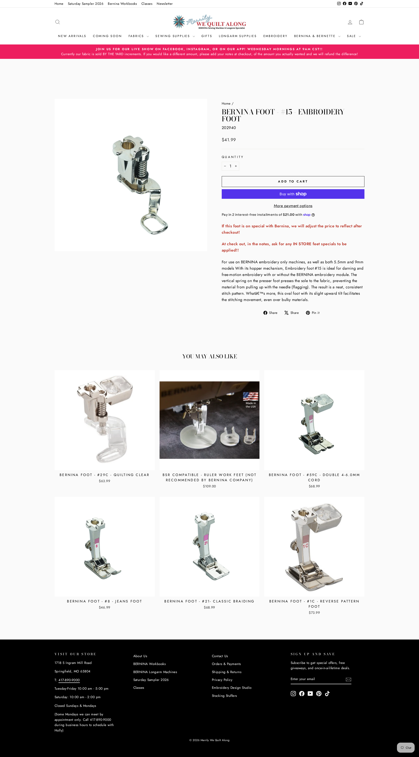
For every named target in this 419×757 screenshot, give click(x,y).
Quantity (233, 157)
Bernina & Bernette (315, 36)
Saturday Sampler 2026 (85, 3)
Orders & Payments (226, 664)
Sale (352, 36)
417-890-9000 (69, 680)
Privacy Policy (222, 679)
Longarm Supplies (238, 36)
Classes (146, 3)
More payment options (293, 206)
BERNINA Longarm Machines (155, 672)
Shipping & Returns (226, 672)
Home (59, 3)
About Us (140, 656)
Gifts (206, 36)
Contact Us (220, 656)
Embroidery (275, 36)
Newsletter (165, 3)
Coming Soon (107, 36)
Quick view (104, 464)
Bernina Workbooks (122, 3)
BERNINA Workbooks (149, 664)
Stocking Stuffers (224, 695)
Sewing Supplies (173, 36)
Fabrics (137, 36)
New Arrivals (72, 36)
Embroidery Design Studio (232, 687)
